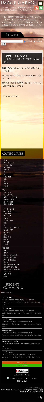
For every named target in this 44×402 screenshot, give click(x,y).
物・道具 (7, 242)
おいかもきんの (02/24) (10, 341)
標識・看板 (7, 237)
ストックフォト (9, 163)
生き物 (6, 239)
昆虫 (5, 172)
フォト (4, 190)
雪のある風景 (8, 221)
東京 (5, 250)
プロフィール (38, 388)
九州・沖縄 (7, 274)
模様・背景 (7, 211)
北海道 (6, 262)
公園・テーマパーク (10, 197)
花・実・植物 (8, 202)
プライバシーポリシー (36, 391)
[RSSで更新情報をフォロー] (36, 9)
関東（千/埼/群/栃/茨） (11, 255)
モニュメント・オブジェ (12, 228)
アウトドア (7, 216)
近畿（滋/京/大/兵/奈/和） (12, 269)
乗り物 (6, 184)
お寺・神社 (7, 213)
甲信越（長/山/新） (10, 257)
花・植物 (7, 167)
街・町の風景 (8, 195)
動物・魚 (7, 170)
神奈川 (6, 253)
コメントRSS (22, 363)
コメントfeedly (22, 365)
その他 (6, 186)
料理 (5, 181)
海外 (5, 276)
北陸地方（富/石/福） (11, 267)
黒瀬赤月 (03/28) (8, 330)
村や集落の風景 (9, 199)
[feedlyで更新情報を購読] (41, 9)
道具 (5, 179)
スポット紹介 (8, 165)
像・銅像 (7, 232)
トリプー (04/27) (8, 297)
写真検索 (38, 41)
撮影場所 (5, 248)
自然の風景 (7, 192)
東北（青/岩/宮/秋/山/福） (12, 264)
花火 (5, 235)
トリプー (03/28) (8, 319)
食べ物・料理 (8, 230)
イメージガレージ (19, 390)
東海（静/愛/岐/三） (10, 260)
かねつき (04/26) (8, 308)
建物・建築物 (8, 204)
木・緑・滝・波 (9, 209)
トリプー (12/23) (8, 352)
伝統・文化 (7, 177)
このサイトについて (16, 55)
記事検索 (29, 41)
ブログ (4, 160)
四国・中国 (7, 272)
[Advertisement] (22, 119)
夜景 (5, 223)
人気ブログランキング (22, 375)
